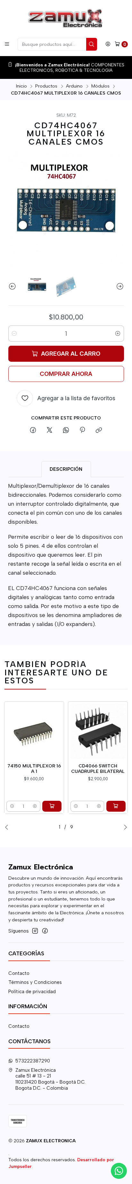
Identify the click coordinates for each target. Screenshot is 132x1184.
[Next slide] (119, 286)
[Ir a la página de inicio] (66, 18)
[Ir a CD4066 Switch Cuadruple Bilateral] (98, 731)
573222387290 (32, 1061)
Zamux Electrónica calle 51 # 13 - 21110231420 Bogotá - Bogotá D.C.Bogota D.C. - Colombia (50, 1079)
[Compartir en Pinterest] (82, 430)
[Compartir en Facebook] (33, 430)
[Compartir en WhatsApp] (65, 430)
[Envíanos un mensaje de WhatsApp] (119, 1171)
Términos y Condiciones (35, 982)
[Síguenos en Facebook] (45, 930)
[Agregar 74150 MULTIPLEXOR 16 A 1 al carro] (52, 806)
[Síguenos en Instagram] (35, 930)
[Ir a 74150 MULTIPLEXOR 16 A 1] (34, 731)
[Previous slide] (13, 286)
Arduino (74, 86)
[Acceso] (108, 44)
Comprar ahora (66, 373)
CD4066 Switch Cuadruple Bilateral (98, 768)
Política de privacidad (32, 991)
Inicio (21, 86)
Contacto (18, 973)
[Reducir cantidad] (14, 333)
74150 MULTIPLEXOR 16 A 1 (34, 768)
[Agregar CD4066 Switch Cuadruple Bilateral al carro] (116, 806)
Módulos (100, 86)
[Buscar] (91, 44)
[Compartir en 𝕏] (49, 430)
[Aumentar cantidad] (118, 333)
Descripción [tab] (66, 469)
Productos (46, 86)
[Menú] (7, 44)
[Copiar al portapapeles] (99, 430)
